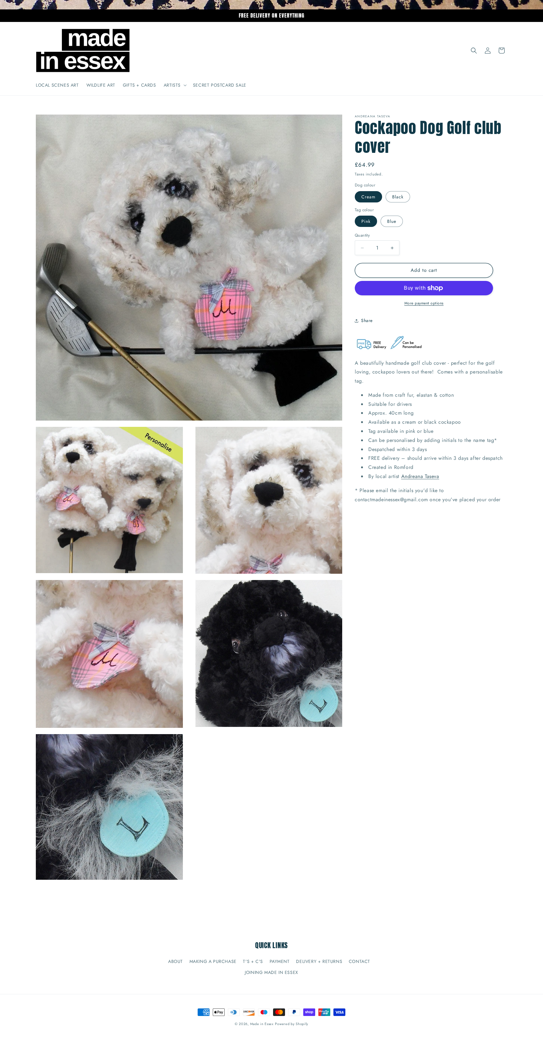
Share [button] (367, 320)
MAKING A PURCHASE (213, 961)
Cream (368, 197)
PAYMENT (280, 961)
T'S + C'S (253, 961)
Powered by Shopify (291, 1023)
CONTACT (359, 961)
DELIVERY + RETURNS (319, 961)
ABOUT (175, 961)
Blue (391, 221)
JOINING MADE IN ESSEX (271, 972)
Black (397, 197)
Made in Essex (262, 1023)
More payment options (424, 303)
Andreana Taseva (420, 476)
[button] (174, 85)
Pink (365, 221)
